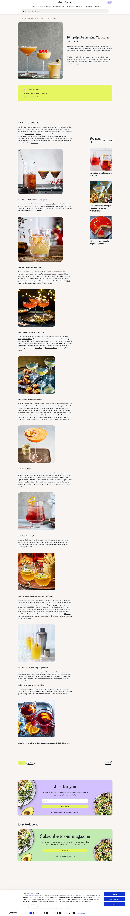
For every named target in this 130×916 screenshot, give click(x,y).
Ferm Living (35, 143)
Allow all (114, 894)
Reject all (114, 904)
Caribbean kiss (58, 542)
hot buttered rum (51, 348)
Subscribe (65, 850)
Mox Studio (45, 484)
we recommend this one (51, 611)
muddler (64, 611)
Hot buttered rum (45, 542)
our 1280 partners (32, 895)
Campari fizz (33, 278)
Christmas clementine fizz (29, 345)
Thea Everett (33, 90)
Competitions (88, 6)
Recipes (32, 6)
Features (70, 6)
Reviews (97, 6)
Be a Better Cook (58, 6)
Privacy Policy (75, 812)
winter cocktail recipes (38, 743)
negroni (20, 480)
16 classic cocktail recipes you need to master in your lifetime (100, 208)
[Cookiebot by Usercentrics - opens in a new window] (12, 913)
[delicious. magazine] (65, 2)
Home (19, 18)
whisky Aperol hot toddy (57, 544)
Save (23, 763)
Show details (81, 913)
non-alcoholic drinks (59, 743)
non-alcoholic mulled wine (44, 691)
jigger (55, 605)
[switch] (46, 913)
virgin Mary (40, 694)
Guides (78, 6)
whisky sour (50, 206)
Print (31, 763)
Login (109, 2)
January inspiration (44, 6)
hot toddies (26, 544)
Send (109, 763)
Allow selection (114, 899)
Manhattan (38, 348)
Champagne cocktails (25, 339)
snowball (39, 211)
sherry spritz (50, 204)
